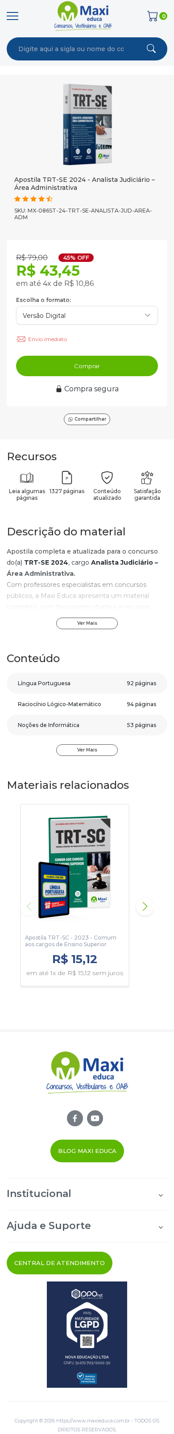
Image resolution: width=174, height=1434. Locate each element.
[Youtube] (95, 1118)
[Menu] (12, 16)
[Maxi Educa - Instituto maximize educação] (87, 1080)
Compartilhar (90, 419)
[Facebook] (75, 1118)
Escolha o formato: (43, 300)
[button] (145, 907)
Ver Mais (87, 623)
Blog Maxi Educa (87, 1150)
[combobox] (71, 49)
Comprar (87, 366)
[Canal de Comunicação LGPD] (87, 1334)
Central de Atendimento (59, 1262)
